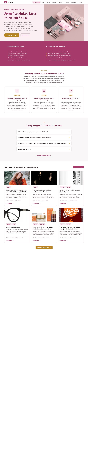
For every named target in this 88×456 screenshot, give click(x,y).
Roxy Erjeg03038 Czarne (13, 227)
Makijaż (60, 2)
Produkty (48, 2)
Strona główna (36, 2)
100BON (8, 187)
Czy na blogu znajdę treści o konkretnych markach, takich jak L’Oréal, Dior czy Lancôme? (42, 143)
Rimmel (68, 187)
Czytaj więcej (9, 203)
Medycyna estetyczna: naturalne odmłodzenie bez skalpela (42, 191)
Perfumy (67, 2)
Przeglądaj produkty (11, 35)
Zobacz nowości (77, 167)
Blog (43, 2)
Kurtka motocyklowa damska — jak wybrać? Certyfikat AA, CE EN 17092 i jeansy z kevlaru (17, 192)
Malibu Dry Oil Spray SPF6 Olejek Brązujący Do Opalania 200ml (70, 228)
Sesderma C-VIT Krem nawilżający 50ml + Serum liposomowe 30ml (43, 228)
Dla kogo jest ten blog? (24, 149)
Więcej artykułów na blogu (43, 155)
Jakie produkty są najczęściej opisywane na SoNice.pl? (33, 132)
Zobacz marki (25, 35)
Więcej (80, 2)
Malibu (62, 224)
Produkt (63, 187)
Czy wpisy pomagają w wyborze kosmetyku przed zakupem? (34, 137)
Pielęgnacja (73, 2)
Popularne (54, 2)
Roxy (14, 224)
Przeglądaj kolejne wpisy (43, 247)
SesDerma (42, 224)
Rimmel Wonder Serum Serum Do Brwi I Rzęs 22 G (70, 191)
